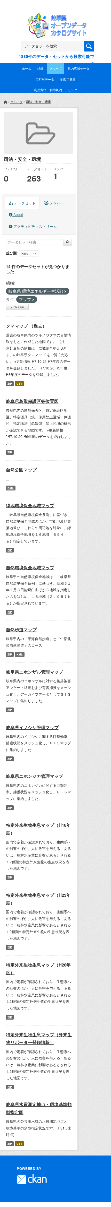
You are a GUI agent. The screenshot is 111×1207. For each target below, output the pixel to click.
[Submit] (67, 242)
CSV (19, 383)
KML (10, 488)
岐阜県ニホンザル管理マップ (34, 672)
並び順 (11, 252)
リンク (72, 90)
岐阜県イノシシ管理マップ (32, 727)
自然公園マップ (21, 470)
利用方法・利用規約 (48, 90)
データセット (24, 202)
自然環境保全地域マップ (30, 567)
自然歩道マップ (21, 629)
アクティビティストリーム (34, 226)
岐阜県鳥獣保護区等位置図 (32, 401)
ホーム (26, 68)
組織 (40, 68)
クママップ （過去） (26, 326)
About (17, 214)
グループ (55, 68)
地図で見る (68, 79)
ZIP (9, 383)
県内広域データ (78, 68)
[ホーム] (5, 102)
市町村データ (45, 79)
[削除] (65, 291)
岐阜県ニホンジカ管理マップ (34, 776)
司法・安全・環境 (38, 101)
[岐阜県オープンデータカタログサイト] (55, 17)
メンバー (56, 202)
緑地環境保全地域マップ (30, 505)
